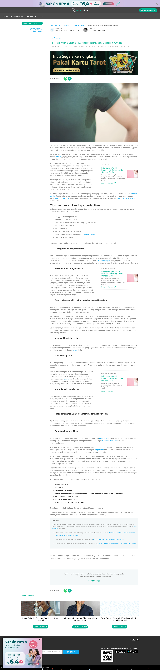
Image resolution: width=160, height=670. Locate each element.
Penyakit (5, 16)
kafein (69, 490)
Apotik (27, 16)
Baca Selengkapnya (40, 627)
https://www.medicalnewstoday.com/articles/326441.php (117, 543)
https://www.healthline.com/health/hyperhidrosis (108, 539)
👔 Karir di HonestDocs (95, 669)
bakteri (66, 379)
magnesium (99, 450)
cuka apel (103, 438)
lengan (75, 350)
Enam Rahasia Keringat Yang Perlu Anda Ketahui (40, 619)
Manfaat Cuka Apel (109, 441)
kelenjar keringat (103, 260)
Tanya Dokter (34, 16)
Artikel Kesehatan (55, 25)
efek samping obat (62, 198)
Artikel (41, 16)
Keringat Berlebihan (125, 198)
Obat (11, 16)
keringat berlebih (89, 234)
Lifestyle (67, 25)
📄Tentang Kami (46, 669)
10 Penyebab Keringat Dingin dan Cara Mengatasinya (80, 619)
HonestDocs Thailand (141, 669)
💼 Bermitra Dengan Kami (68, 669)
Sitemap (130, 669)
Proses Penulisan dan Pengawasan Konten (114, 669)
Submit (71, 652)
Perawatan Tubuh (78, 25)
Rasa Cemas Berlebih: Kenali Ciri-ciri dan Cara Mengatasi (119, 619)
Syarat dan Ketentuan (82, 669)
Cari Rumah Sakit (18, 16)
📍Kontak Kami (56, 669)
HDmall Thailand (154, 669)
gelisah (58, 157)
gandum (103, 447)
